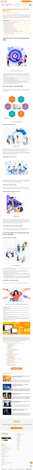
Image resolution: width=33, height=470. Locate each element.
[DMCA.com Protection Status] (4, 440)
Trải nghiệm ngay (25, 1)
